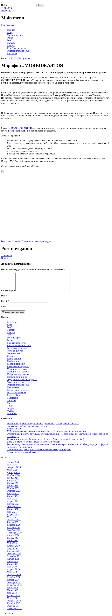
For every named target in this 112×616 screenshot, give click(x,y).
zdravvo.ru (6, 10)
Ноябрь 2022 (13, 488)
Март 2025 (12, 470)
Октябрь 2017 (14, 606)
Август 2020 (13, 535)
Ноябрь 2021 (13, 504)
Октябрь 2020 (14, 530)
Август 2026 (13, 462)
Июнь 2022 (12, 496)
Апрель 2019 (13, 569)
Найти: (4, 5)
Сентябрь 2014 (14, 608)
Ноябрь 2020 (13, 527)
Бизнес (10, 340)
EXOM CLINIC (14, 428)
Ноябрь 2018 (13, 580)
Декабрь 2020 (13, 525)
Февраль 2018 (14, 600)
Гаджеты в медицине (17, 348)
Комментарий (8, 290)
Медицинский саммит (18, 371)
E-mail (5, 301)
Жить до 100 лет (15, 350)
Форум (10, 408)
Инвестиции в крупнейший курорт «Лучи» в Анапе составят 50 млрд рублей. (46, 439)
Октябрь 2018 (14, 582)
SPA (9, 335)
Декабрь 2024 (13, 472)
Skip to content (8, 25)
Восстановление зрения (19, 345)
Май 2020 (12, 543)
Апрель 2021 (13, 514)
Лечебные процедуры (18, 48)
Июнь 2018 (12, 590)
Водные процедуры (17, 343)
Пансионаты (13, 387)
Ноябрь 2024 (13, 475)
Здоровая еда (13, 353)
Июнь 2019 (12, 564)
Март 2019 (12, 572)
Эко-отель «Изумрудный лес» (21, 452)
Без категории (14, 337)
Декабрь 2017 (13, 603)
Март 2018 (12, 598)
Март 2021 (12, 517)
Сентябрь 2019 (14, 556)
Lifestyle (11, 45)
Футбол (11, 411)
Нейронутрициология (18, 374)
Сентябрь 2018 (14, 585)
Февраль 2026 (14, 467)
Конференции (14, 358)
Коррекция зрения (16, 364)
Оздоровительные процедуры (36, 241)
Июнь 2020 (12, 540)
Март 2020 (12, 548)
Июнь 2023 (12, 485)
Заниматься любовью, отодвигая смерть (27, 426)
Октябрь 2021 (14, 506)
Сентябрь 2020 (14, 532)
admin (27, 58)
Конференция (14, 361)
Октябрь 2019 (14, 553)
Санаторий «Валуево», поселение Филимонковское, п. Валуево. (39, 449)
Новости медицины (17, 377)
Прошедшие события (17, 390)
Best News (12, 53)
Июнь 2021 (12, 509)
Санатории (12, 398)
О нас (10, 37)
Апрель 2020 (13, 546)
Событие (11, 400)
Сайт (3, 306)
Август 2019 (13, 559)
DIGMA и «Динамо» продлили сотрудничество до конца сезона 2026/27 (43, 423)
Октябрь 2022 (14, 491)
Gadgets (11, 43)
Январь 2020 (13, 551)
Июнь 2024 (12, 477)
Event (9, 324)
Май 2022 (12, 498)
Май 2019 (12, 566)
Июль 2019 (12, 561)
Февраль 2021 (14, 519)
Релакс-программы (16, 392)
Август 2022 (13, 493)
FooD (9, 40)
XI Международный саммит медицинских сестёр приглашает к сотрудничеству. (46, 431)
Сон (9, 403)
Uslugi (10, 32)
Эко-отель (12, 413)
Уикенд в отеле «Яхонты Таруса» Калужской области (33, 441)
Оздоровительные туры (18, 382)
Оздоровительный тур (18, 51)
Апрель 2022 (13, 501)
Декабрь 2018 (13, 577)
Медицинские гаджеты (18, 369)
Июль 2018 (12, 587)
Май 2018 (12, 593)
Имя (4, 295)
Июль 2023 (12, 483)
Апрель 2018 (13, 595)
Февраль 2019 (14, 574)
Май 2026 (12, 464)
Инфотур (11, 356)
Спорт (10, 405)
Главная (11, 30)
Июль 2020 (12, 538)
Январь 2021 (13, 522)
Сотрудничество (15, 35)
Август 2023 (13, 480)
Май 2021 (12, 511)
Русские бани (13, 395)
